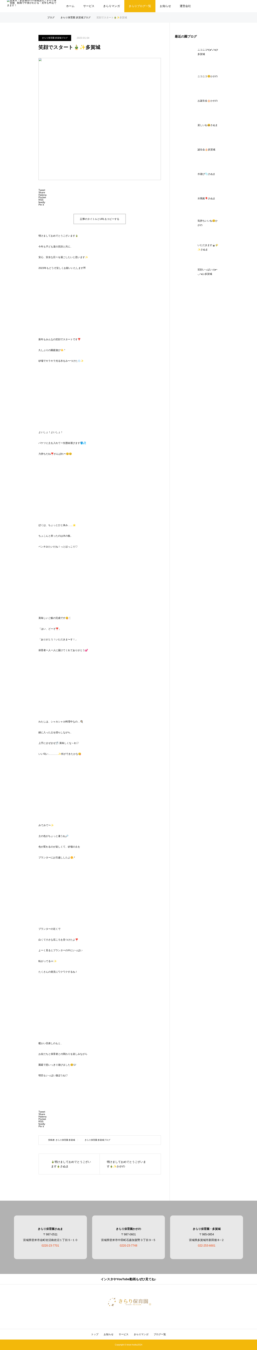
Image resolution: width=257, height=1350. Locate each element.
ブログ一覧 (160, 1334)
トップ (94, 1334)
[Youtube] (132, 1316)
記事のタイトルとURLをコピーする (99, 219)
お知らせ (165, 6)
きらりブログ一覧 (140, 6)
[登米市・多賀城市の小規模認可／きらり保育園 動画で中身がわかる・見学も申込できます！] (128, 1302)
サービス (88, 6)
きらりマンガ (111, 6)
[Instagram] (125, 1316)
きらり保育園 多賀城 (65, 1140)
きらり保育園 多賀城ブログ (55, 38)
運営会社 (185, 6)
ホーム (70, 6)
